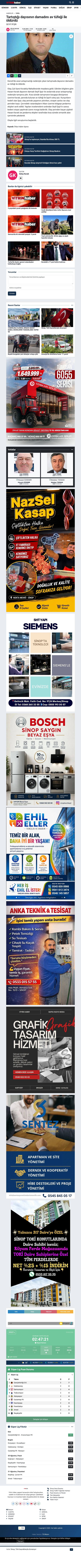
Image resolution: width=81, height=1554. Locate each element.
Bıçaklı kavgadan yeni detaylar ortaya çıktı (23, 354)
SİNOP (69, 8)
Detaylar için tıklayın (40, 1419)
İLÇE (30, 8)
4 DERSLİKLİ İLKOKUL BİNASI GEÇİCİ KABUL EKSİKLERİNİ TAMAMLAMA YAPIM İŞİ (23, 330)
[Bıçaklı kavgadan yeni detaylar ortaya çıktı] (24, 344)
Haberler (9, 13)
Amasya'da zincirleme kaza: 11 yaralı (54, 354)
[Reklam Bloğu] (40, 402)
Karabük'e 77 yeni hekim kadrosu (53, 262)
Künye (44, 1510)
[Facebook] (13, 1503)
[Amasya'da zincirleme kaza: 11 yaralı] (57, 344)
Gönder (12, 293)
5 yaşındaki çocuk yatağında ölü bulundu (22, 208)
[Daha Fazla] (19, 75)
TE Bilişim (45, 1534)
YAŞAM (46, 8)
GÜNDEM (4, 8)
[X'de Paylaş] (12, 75)
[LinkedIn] (27, 1503)
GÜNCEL (22, 8)
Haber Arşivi (54, 1499)
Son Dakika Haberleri (57, 1497)
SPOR (76, 8)
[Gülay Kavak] (12, 175)
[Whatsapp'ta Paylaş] (15, 75)
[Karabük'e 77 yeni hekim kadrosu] (57, 251)
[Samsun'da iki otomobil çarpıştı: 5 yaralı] (24, 224)
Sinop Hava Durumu (56, 1488)
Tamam (20, 1541)
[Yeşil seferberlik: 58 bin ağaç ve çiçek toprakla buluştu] (57, 225)
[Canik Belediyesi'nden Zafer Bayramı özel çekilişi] (57, 199)
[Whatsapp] (38, 1503)
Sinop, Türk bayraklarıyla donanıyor (54, 328)
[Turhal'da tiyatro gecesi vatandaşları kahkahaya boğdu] (24, 251)
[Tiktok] (35, 1503)
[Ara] (70, 2)
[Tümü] (72, 305)
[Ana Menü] (73, 2)
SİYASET (37, 8)
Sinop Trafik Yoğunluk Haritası (60, 1491)
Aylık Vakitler (13, 1357)
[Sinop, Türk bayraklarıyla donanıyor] (57, 317)
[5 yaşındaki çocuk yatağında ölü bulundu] (24, 198)
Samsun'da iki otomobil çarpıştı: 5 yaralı (22, 234)
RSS (22, 1528)
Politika (54, 8)
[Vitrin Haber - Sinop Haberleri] (13, 2)
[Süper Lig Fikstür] (72, 1427)
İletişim (10, 1510)
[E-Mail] (20, 178)
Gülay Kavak (24, 174)
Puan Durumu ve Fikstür (58, 1493)
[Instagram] (24, 1503)
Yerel (18, 13)
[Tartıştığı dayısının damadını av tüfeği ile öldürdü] (40, 53)
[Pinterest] (20, 1503)
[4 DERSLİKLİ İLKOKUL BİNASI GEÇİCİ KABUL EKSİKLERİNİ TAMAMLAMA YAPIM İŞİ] (24, 317)
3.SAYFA (14, 8)
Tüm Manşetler (55, 1495)
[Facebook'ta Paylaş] (8, 75)
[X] (16, 1503)
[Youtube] (31, 1503)
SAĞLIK (62, 8)
